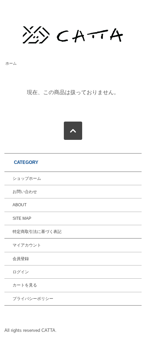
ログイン (21, 272)
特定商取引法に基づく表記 (37, 231)
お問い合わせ (25, 191)
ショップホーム (27, 178)
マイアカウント (27, 245)
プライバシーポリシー (33, 298)
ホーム (11, 63)
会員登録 (21, 258)
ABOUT (19, 205)
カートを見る (25, 285)
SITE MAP (22, 218)
